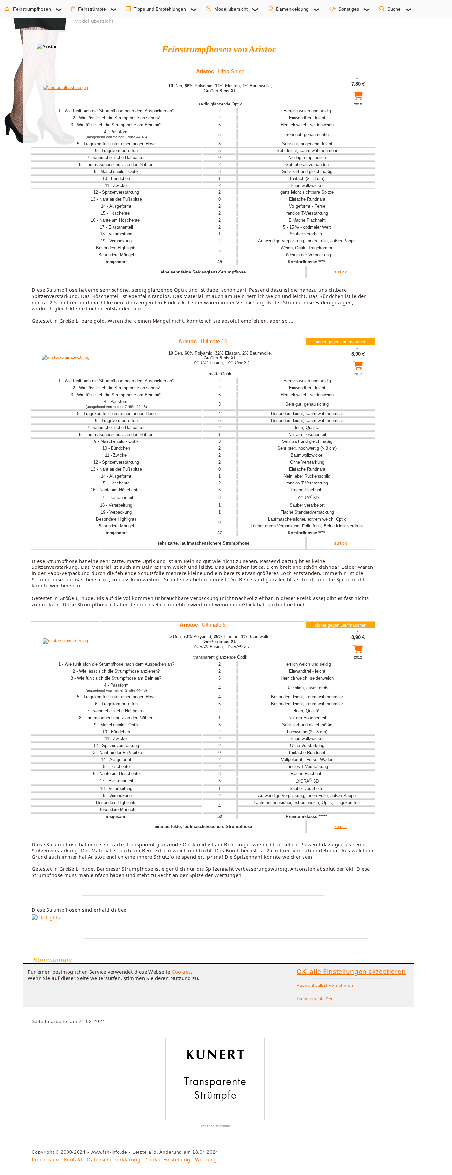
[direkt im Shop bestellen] (358, 97)
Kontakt (73, 1159)
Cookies (181, 971)
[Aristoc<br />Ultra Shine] (65, 87)
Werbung (206, 1159)
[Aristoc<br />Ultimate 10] (65, 357)
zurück (340, 272)
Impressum (45, 1159)
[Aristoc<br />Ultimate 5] (65, 640)
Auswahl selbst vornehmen (325, 985)
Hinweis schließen (315, 999)
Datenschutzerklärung (113, 1159)
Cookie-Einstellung (167, 1159)
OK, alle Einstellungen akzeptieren (351, 971)
